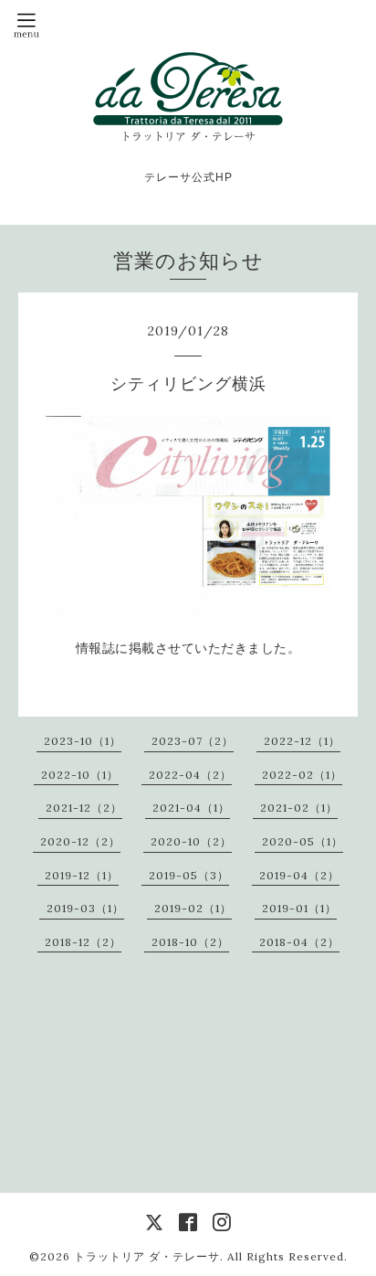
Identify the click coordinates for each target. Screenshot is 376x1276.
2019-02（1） (193, 908)
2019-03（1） (85, 908)
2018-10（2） (190, 942)
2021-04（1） (191, 807)
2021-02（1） (299, 807)
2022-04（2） (190, 775)
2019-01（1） (299, 908)
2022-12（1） (302, 741)
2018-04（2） (299, 942)
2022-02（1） (302, 775)
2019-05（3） (189, 875)
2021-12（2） (84, 807)
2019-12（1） (82, 875)
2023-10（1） (82, 741)
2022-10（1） (80, 775)
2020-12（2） (80, 841)
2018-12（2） (83, 942)
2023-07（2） (192, 741)
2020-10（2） (191, 841)
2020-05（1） (302, 841)
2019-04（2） (299, 875)
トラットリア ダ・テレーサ (147, 1256)
